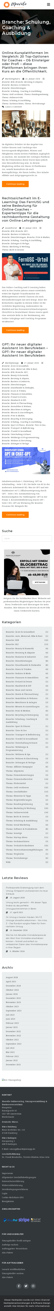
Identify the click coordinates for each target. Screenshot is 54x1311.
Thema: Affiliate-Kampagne (19, 767)
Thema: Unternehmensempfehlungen (24, 850)
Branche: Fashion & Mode (18, 673)
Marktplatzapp (12, 363)
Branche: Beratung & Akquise (28, 82)
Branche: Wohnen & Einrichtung (16, 441)
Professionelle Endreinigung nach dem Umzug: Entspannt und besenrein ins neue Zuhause (27, 891)
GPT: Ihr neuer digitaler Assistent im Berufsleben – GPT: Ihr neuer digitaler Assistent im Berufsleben (25, 349)
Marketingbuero (12, 79)
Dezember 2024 (13, 986)
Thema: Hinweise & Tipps (18, 796)
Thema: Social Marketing (18, 825)
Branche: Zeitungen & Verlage (15, 243)
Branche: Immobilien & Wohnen (16, 406)
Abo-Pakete (7, 1253)
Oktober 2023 (12, 1006)
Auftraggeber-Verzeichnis (14, 1249)
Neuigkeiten (8, 1201)
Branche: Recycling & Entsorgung (17, 419)
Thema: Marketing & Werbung (16, 247)
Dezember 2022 (13, 1031)
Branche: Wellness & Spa (18, 754)
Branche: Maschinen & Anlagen (16, 410)
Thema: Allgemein (15, 771)
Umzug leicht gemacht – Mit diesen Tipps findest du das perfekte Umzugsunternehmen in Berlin (26, 905)
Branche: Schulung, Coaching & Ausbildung (21, 91)
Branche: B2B (8, 82)
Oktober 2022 (12, 1040)
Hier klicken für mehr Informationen (31, 1306)
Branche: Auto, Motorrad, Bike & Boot (19, 369)
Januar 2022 (12, 1060)
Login (4, 1193)
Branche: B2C (21, 231)
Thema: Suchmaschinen (12, 104)
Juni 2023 (10, 1019)
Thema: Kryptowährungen (19, 800)
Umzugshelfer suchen (13, 1273)
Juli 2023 (10, 1015)
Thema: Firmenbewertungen (20, 775)
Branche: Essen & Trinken (14, 391)
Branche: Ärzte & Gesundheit (15, 366)
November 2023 (13, 1002)
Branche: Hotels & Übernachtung (17, 403)
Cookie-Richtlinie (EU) (13, 1197)
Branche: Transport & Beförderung (18, 428)
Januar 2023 (12, 1027)
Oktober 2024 (12, 990)
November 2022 (13, 1036)
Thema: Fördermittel (16, 783)
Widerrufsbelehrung (12, 1185)
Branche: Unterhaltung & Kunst (16, 434)
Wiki (8, 862)
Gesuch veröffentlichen (13, 1269)
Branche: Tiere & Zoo (35, 425)
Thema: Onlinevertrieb (12, 97)
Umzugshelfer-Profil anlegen (16, 1241)
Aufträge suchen (10, 1245)
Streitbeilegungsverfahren (15, 1189)
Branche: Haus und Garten (19, 690)
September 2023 (13, 1011)
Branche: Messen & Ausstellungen (17, 413)
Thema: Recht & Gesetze (13, 250)
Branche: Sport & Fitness (13, 425)
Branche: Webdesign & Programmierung (20, 437)
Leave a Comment (13, 107)
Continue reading (15, 184)
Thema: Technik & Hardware (20, 846)
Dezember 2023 (13, 998)
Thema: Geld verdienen (12, 94)
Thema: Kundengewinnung (36, 94)
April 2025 (11, 982)
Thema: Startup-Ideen (16, 837)
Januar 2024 (12, 994)
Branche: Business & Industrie (16, 85)
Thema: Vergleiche (15, 854)
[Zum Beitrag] (27, 572)
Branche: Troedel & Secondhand (16, 431)
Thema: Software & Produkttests (21, 829)
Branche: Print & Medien (38, 237)
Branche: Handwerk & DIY (14, 400)
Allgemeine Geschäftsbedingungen (19, 1177)
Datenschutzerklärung (13, 1181)
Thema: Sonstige (14, 833)
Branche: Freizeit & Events (14, 397)
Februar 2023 (12, 1023)
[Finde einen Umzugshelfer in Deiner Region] (15, 4)
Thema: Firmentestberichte (19, 779)
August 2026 (12, 977)
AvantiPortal (11, 228)
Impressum (7, 1173)
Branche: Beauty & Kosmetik (15, 375)
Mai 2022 (10, 1052)
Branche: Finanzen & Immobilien (17, 394)
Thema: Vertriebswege (35, 104)
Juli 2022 (10, 1048)
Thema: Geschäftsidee (16, 792)
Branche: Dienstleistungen (14, 88)
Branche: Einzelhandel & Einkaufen (18, 388)
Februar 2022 (12, 1056)
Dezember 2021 (13, 1065)
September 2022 (13, 1044)
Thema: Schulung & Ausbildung (16, 100)
